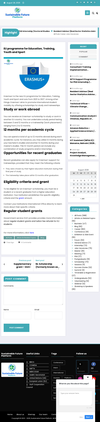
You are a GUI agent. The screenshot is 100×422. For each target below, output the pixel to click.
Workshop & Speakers (84, 286)
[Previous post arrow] (4, 264)
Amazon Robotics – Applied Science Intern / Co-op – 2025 (82, 130)
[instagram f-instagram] (81, 2)
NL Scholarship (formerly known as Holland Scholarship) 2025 (47, 265)
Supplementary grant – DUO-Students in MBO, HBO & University (21, 265)
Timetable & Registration (85, 273)
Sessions (78, 264)
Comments (9, 286)
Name (6, 309)
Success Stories (81, 267)
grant (22, 198)
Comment (83, 57)
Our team (43, 414)
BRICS (32, 362)
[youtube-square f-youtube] (94, 2)
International (58, 373)
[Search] (93, 13)
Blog (42, 238)
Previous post (25, 260)
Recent (83, 46)
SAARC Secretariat (37, 375)
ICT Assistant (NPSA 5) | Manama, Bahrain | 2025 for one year (82, 142)
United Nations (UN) (38, 378)
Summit (78, 270)
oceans (56, 378)
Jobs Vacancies (58, 34)
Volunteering (80, 281)
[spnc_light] (97, 13)
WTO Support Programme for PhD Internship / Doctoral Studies (83, 81)
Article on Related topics (26, 238)
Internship (79, 245)
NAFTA (32, 368)
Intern (55, 368)
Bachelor (78, 223)
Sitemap (31, 414)
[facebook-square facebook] (77, 2)
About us (20, 414)
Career (48, 34)
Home (10, 414)
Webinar (78, 283)
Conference (80, 232)
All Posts (43, 34)
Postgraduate (80, 259)
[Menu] (87, 12)
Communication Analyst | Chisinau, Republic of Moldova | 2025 (83, 118)
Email (37, 309)
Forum (77, 240)
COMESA (33, 365)
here (32, 232)
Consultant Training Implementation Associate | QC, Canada (82, 69)
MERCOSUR (34, 371)
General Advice (81, 243)
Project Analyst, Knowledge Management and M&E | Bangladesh (83, 154)
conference (58, 362)
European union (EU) (38, 381)
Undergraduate (81, 278)
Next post (40, 260)
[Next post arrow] (62, 264)
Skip (81, 417)
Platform (68, 378)
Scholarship (79, 262)
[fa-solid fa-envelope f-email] (91, 2)
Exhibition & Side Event (84, 234)
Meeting (78, 253)
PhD (76, 256)
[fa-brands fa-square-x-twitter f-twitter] (84, 2)
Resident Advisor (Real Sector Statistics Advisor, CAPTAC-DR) (68, 31)
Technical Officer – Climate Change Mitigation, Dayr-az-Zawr (83, 105)
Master (77, 251)
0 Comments (26, 242)
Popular (83, 51)
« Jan (82, 198)
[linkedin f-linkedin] (87, 2)
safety (55, 388)
